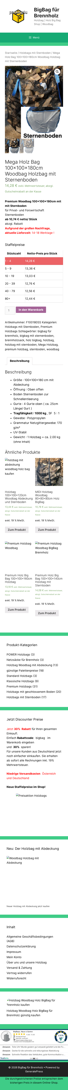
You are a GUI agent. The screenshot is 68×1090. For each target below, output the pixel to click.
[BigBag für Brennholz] (18, 16)
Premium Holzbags (19, 686)
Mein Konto (14, 957)
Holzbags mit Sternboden (35, 52)
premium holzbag (16, 349)
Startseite (11, 52)
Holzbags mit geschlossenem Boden (31, 691)
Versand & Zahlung (19, 967)
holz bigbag (33, 340)
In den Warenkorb (31, 309)
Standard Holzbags (19, 676)
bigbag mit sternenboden (36, 335)
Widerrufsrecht (16, 978)
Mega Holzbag (48, 344)
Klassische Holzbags (20, 681)
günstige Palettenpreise (22, 670)
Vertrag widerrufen (19, 973)
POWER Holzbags (18, 654)
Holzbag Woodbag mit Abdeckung (29, 665)
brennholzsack (14, 340)
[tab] (19, 361)
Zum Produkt (17, 529)
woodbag (53, 349)
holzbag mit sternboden (21, 344)
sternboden (37, 349)
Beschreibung (19, 361)
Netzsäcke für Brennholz (23, 659)
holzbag (48, 340)
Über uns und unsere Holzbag (27, 962)
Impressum (14, 952)
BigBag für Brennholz (46, 13)
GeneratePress (34, 1071)
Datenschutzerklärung (21, 946)
